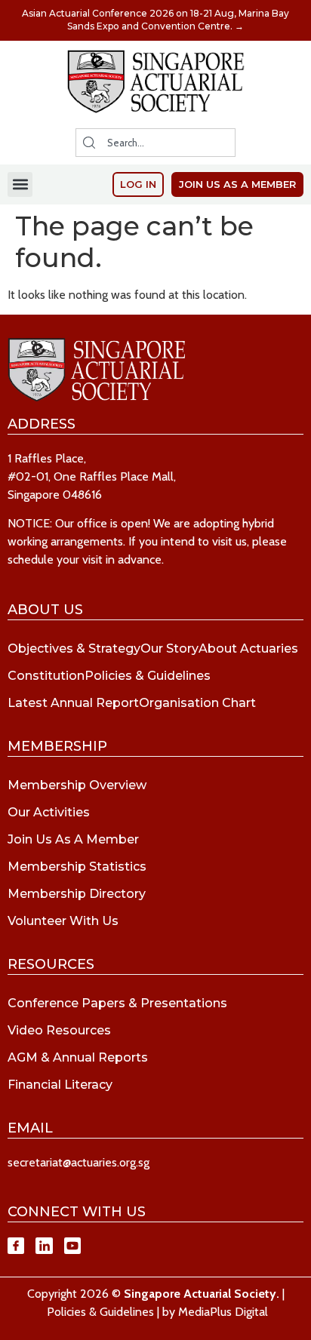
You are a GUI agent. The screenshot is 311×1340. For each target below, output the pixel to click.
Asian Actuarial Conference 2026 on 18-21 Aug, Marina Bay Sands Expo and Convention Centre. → (155, 20)
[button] (20, 184)
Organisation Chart (197, 703)
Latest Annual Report (73, 703)
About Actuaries (248, 648)
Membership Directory (77, 894)
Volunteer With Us (63, 921)
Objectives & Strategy (74, 648)
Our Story (169, 648)
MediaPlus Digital (223, 1312)
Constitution (46, 675)
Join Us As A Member (73, 839)
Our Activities (49, 812)
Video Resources (59, 1030)
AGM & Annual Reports (78, 1057)
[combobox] (155, 142)
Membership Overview (77, 785)
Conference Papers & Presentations (117, 1003)
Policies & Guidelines (148, 675)
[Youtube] (72, 1245)
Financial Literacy (60, 1084)
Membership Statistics (77, 866)
